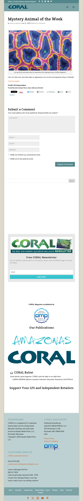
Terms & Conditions (51, 441)
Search (71, 181)
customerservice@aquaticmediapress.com (23, 464)
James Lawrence (15, 23)
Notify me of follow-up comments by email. (25, 155)
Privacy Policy (49, 438)
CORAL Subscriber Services (18, 456)
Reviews (55, 490)
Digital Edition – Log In (42, 490)
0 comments (41, 23)
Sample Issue (28, 490)
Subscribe (18, 490)
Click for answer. (14, 81)
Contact (40, 492)
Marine (34, 23)
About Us (69, 490)
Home (10, 490)
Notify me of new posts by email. (21, 159)
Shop (62, 490)
